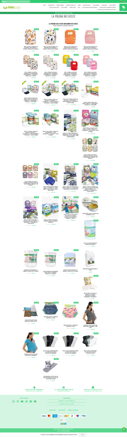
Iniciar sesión (67, 1)
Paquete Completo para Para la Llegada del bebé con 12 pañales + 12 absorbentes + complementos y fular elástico (31, 221)
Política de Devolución (54, 7)
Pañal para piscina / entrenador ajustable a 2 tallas (51, 317)
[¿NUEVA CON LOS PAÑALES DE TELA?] (92, 387)
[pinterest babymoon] (30, 401)
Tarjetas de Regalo (86, 5)
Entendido (83, 434)
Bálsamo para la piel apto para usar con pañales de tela (90, 214)
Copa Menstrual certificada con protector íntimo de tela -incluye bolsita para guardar (50, 377)
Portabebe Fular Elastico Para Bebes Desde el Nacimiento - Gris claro (90, 326)
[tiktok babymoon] (26, 401)
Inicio (44, 5)
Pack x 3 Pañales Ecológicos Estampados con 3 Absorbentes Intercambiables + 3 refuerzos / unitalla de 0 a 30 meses (31, 74)
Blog (79, 7)
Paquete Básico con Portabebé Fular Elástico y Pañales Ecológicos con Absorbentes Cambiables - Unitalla (70, 216)
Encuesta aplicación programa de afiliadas (107, 9)
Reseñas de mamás (60, 5)
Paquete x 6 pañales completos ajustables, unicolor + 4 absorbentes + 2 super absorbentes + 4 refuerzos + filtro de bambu (31, 133)
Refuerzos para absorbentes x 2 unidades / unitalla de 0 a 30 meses (70, 270)
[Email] (35, 401)
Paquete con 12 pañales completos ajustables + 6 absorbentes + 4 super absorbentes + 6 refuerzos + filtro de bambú (70, 100)
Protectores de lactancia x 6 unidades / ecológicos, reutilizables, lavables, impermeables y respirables (90, 295)
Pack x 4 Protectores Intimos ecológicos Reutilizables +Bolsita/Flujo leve (90, 352)
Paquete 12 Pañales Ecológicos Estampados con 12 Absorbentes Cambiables (51, 221)
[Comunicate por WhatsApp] (124, 429)
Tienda (79, 5)
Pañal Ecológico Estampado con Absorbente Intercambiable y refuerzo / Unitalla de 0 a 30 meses (30, 48)
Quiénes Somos (51, 5)
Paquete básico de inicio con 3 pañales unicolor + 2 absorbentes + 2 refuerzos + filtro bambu (90, 103)
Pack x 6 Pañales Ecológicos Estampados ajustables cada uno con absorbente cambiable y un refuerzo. (90, 156)
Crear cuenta (61, 1)
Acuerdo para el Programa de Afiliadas (107, 7)
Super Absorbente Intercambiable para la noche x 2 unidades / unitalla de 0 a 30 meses (50, 272)
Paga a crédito (64, 7)
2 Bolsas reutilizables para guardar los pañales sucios (31, 320)
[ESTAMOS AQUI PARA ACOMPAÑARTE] (34, 387)
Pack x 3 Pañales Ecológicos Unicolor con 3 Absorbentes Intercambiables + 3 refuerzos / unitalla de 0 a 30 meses (70, 74)
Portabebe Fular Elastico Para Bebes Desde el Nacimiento (31, 354)
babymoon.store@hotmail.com (70, 400)
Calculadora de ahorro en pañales (89, 7)
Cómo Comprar (112, 5)
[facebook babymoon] (17, 401)
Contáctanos (104, 5)
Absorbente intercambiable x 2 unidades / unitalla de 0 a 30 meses (30, 270)
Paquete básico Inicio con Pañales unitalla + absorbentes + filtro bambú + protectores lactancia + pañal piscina (50, 188)
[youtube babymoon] (22, 401)
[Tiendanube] (63, 431)
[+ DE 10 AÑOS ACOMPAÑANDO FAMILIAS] (63, 387)
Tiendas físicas (73, 7)
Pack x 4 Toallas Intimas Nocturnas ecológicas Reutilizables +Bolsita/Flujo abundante (70, 352)
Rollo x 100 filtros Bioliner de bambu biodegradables (90, 243)
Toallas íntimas (96, 5)
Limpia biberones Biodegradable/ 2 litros (90, 269)
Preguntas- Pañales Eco (71, 5)
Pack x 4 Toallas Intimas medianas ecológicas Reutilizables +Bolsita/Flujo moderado (50, 352)
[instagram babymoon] (13, 401)
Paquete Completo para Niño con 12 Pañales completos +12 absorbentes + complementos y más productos (70, 188)
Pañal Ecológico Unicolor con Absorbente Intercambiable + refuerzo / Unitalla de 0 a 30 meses (70, 48)
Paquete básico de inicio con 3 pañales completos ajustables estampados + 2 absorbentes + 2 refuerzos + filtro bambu (31, 99)
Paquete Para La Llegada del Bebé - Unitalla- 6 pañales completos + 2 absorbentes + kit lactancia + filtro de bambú (90, 129)
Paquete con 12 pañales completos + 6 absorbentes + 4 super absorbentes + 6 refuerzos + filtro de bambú (51, 133)
